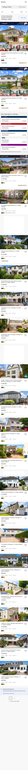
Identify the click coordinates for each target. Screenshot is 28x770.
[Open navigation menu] (26, 2)
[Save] (26, 12)
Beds (12, 12)
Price (2, 12)
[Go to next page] (17, 698)
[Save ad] (25, 53)
